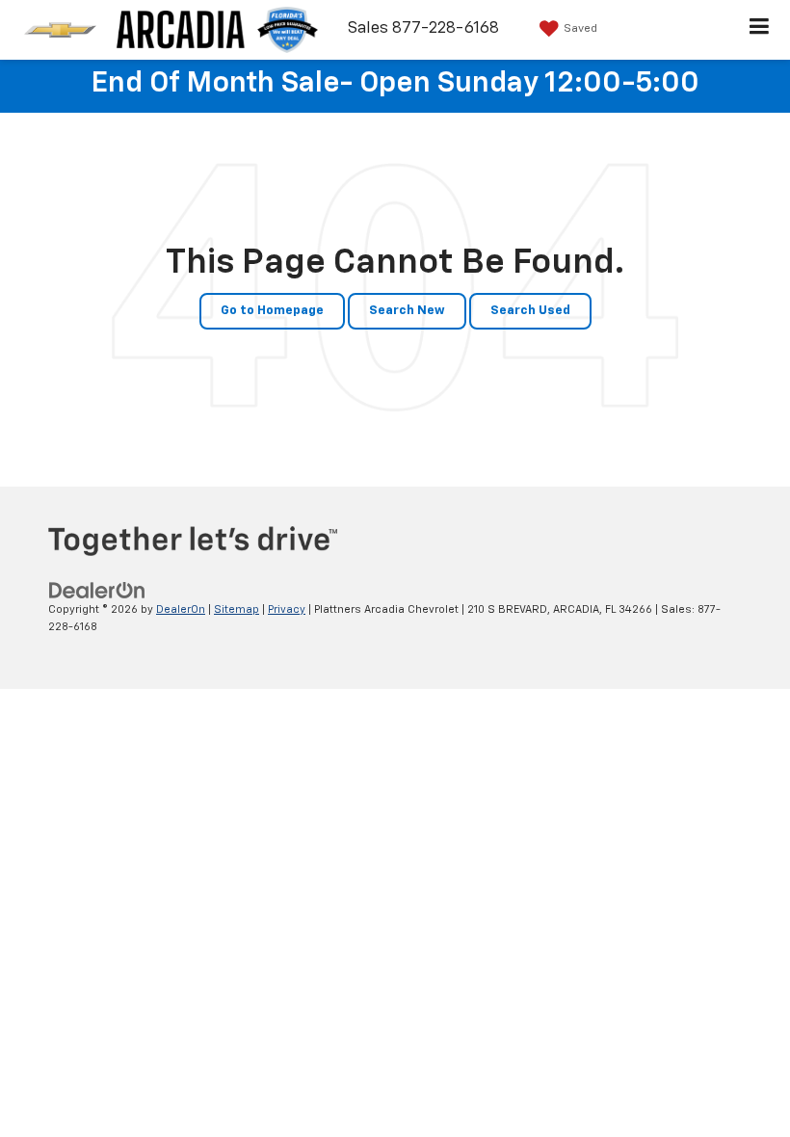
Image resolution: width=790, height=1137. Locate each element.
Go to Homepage (272, 310)
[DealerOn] (97, 590)
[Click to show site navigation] (759, 30)
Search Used (530, 310)
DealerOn (180, 609)
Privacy (286, 609)
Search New (407, 310)
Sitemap (236, 609)
